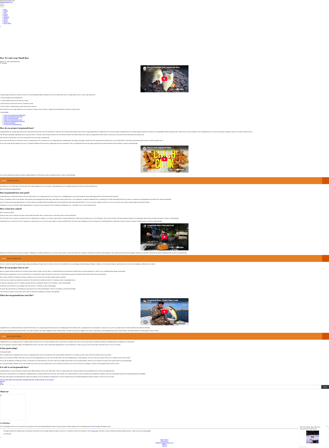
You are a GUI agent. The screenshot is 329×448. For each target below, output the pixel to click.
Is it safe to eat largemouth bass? (12, 124)
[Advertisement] (164, 43)
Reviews (5, 18)
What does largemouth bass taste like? (14, 121)
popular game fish (40, 379)
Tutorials (5, 11)
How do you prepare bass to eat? (12, 120)
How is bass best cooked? (10, 118)
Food (4, 12)
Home (5, 9)
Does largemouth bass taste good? (13, 116)
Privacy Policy (7, 23)
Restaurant (6, 17)
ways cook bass (49, 379)
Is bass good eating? (9, 123)
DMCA (164, 444)
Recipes (5, 15)
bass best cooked (7, 379)
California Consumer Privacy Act (164, 442)
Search (2, 384)
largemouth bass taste (28, 379)
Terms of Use (164, 441)
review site (95, 431)
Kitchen (5, 14)
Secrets (5, 20)
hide (7, 112)
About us (5, 21)
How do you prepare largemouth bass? (14, 115)
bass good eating (17, 379)
